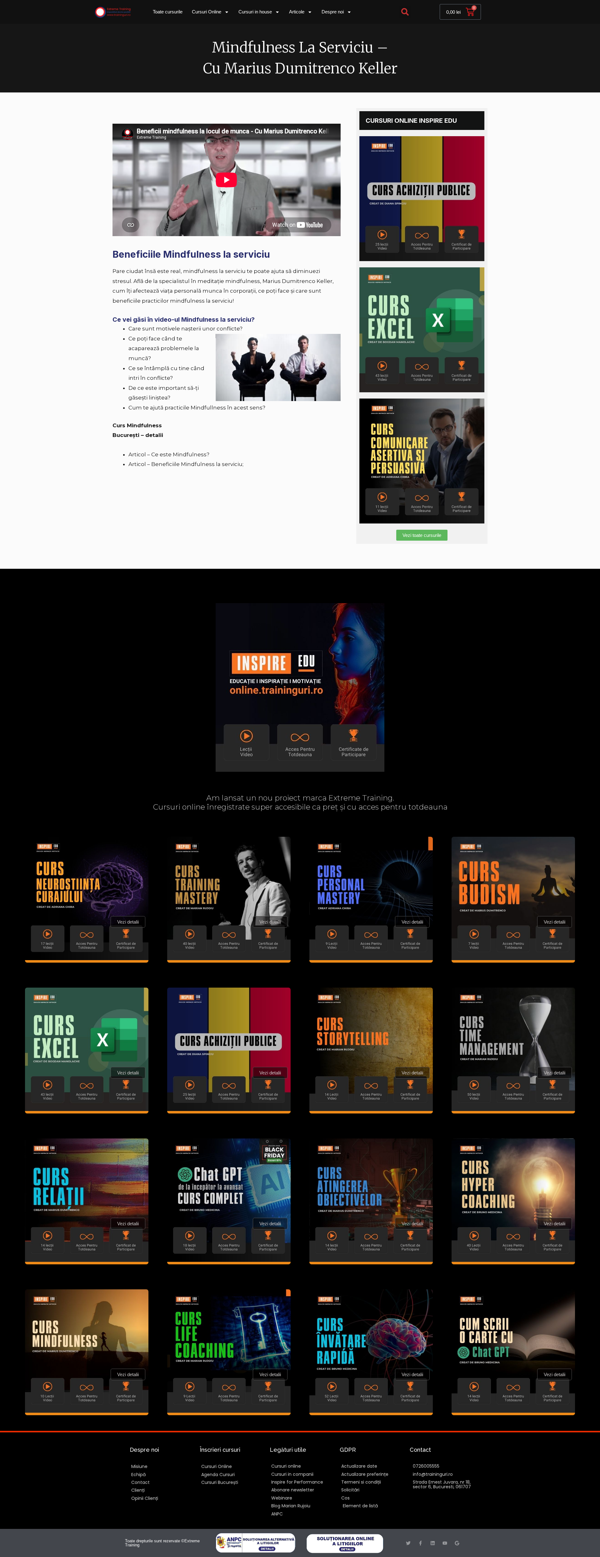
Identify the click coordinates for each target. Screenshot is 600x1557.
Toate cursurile (167, 11)
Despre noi (333, 11)
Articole (296, 11)
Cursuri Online (206, 11)
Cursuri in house (255, 11)
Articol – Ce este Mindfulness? (168, 454)
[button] (405, 12)
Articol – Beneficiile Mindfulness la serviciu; (185, 464)
